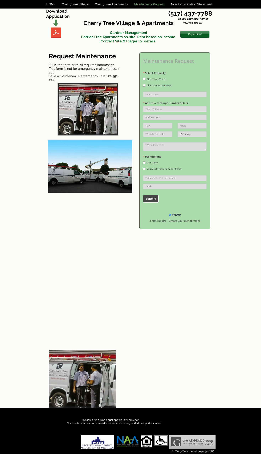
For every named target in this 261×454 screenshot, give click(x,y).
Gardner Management (128, 33)
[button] (75, 4)
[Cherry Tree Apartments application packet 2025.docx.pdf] (56, 33)
